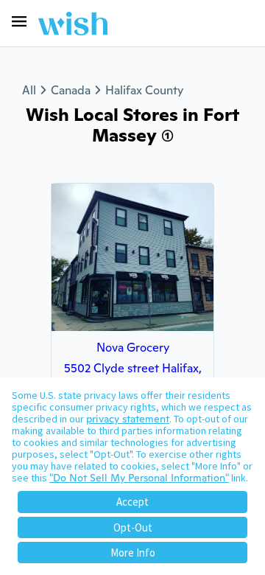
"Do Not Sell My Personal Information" (139, 477)
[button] (19, 21)
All (29, 90)
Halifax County (144, 90)
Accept (132, 502)
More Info (132, 553)
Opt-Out (132, 527)
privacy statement (127, 418)
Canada (71, 90)
